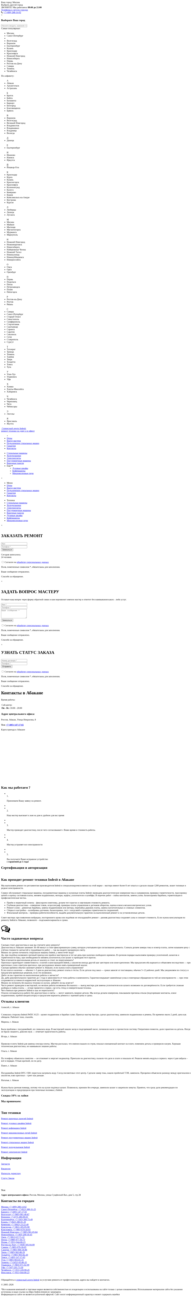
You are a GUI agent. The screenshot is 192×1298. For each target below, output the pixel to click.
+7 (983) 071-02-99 (20, 1265)
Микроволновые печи (23, 473)
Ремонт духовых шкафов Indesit (16, 1123)
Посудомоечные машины (19, 461)
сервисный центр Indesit (27, 1280)
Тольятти (5, 1255)
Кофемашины (18, 471)
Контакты (11, 448)
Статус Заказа (7, 1178)
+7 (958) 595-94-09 (26, 1245)
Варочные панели (15, 463)
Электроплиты (14, 458)
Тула (3, 1260)
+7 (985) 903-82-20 (19, 1255)
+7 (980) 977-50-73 (16, 1239)
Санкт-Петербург (9, 1209)
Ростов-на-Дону (9, 1245)
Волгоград (6, 1214)
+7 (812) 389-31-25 (27, 1209)
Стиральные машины (17, 453)
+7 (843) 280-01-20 (17, 1222)
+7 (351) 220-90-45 (21, 1270)
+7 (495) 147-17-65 (15, 725)
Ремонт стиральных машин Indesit (17, 1142)
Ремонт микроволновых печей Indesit (19, 1133)
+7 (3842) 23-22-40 (20, 1224)
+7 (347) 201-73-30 (14, 1267)
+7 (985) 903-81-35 (15, 1260)
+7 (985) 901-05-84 (29, 1232)
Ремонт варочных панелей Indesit (17, 1118)
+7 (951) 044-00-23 (16, 1242)
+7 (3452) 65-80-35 (18, 1262)
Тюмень (5, 1262)
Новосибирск (8, 1234)
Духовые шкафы (20, 468)
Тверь (4, 1252)
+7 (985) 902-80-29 (16, 1252)
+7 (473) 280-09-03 (19, 1217)
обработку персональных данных (33, 562)
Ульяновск (6, 1265)
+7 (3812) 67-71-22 (15, 1237)
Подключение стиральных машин (23, 443)
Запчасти (5, 1164)
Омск (4, 1237)
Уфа (3, 1267)
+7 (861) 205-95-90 (21, 1227)
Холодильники (14, 455)
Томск (4, 1257)
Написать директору (11, 1173)
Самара (5, 1247)
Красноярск (7, 1229)
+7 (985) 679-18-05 (22, 1229)
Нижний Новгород (10, 1232)
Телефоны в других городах (14, 10)
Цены (9, 438)
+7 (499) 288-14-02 (12, 12)
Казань (4, 1222)
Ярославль (6, 1272)
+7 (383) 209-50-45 (23, 1234)
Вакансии (6, 1168)
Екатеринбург (8, 1219)
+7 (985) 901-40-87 (20, 1214)
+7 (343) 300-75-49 (24, 1219)
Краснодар (6, 1227)
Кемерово (6, 1224)
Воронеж (5, 1217)
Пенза (4, 1239)
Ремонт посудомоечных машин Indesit (19, 1137)
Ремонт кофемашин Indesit (13, 1128)
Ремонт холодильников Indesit (15, 1147)
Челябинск (6, 1270)
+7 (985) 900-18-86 (18, 1250)
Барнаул (5, 1212)
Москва (7, 1184)
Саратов (5, 1250)
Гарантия (11, 446)
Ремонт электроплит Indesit (14, 1152)
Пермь (4, 1242)
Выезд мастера (14, 441)
